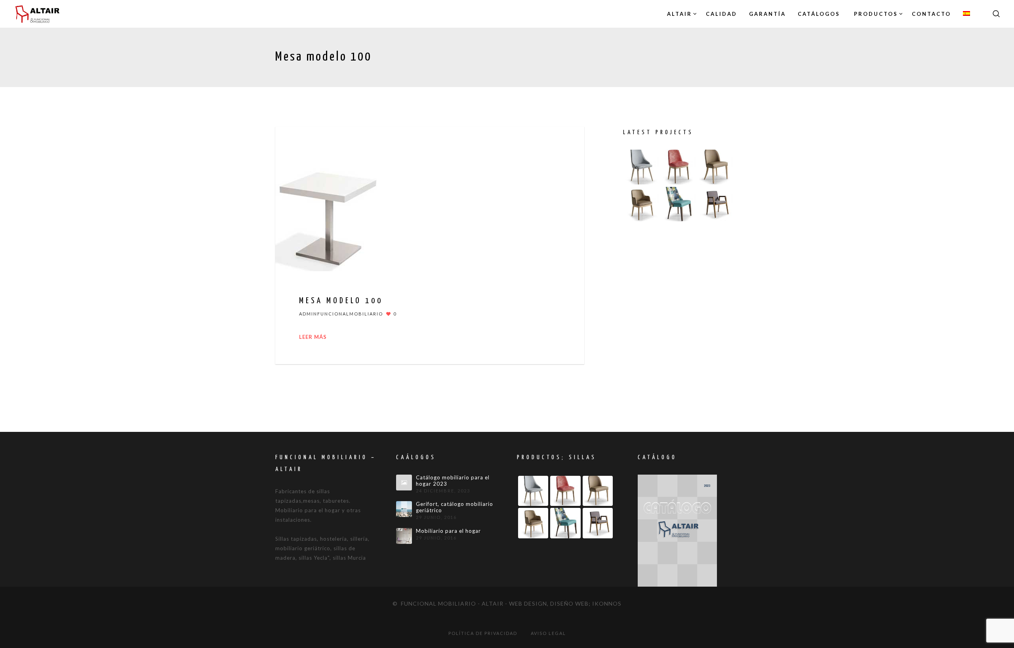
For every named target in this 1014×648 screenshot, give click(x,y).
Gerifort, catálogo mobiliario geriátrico (454, 507)
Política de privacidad (482, 633)
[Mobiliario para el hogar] (404, 536)
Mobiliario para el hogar (448, 531)
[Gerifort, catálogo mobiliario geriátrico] (404, 509)
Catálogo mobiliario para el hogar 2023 (453, 481)
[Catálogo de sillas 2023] (677, 530)
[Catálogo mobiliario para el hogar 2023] (404, 482)
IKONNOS (606, 603)
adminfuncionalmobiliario (341, 313)
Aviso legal (548, 633)
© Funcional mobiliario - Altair (448, 603)
